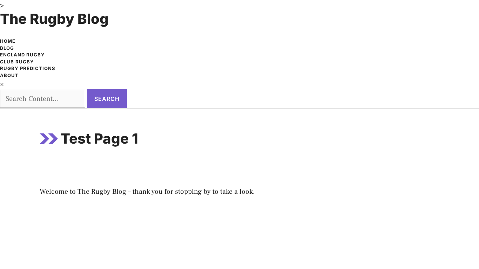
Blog (7, 48)
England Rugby (22, 54)
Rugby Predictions (27, 68)
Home (7, 41)
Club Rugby (17, 61)
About (9, 75)
